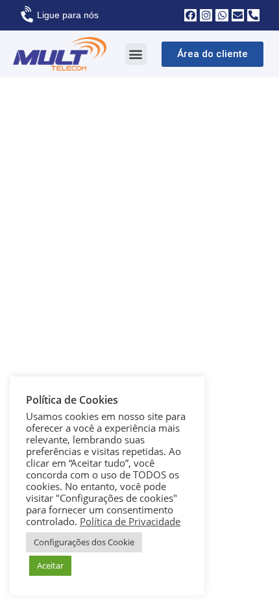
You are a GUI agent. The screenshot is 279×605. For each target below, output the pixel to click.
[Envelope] (238, 15)
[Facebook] (190, 15)
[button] (136, 54)
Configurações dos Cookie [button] (84, 542)
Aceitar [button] (50, 565)
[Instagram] (206, 15)
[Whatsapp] (221, 15)
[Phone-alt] (253, 15)
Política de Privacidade (130, 521)
